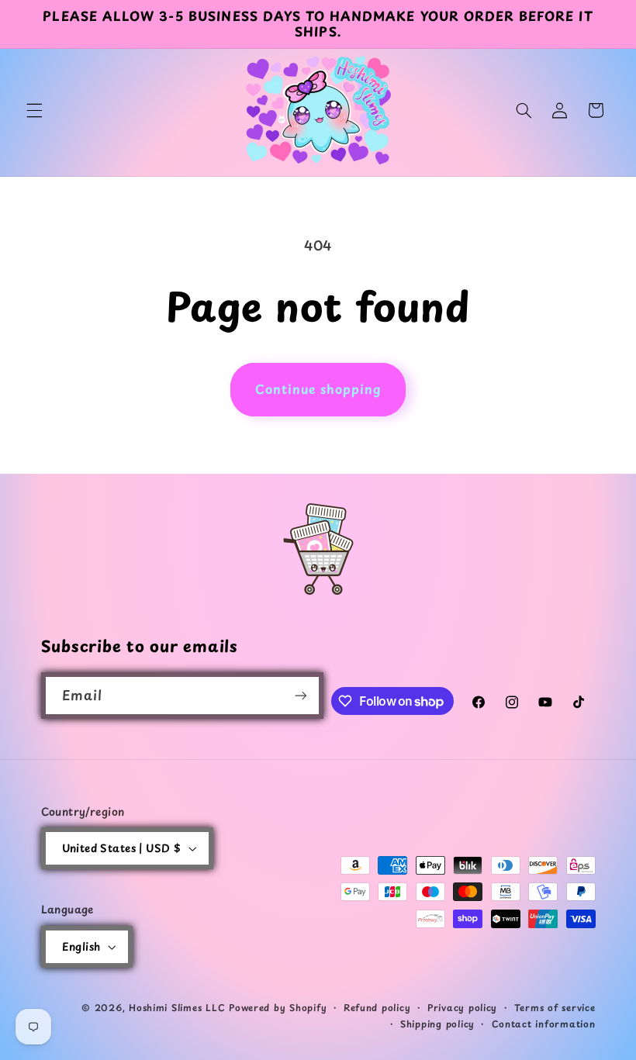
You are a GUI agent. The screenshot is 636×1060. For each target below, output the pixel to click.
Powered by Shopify (278, 1007)
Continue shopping (318, 389)
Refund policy (377, 1007)
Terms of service (555, 1007)
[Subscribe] (301, 695)
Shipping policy (437, 1024)
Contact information (544, 1024)
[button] (34, 110)
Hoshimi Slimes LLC (177, 1007)
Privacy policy (462, 1007)
